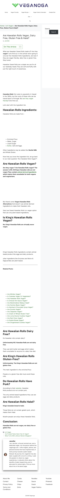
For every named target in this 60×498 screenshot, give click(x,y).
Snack (33, 484)
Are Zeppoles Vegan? (15, 311)
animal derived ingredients (26, 172)
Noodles (34, 478)
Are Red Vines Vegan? (15, 318)
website (18, 388)
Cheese (20, 481)
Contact (5, 481)
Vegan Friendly (15, 12)
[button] (30, 21)
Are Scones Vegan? (14, 309)
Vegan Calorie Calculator (39, 12)
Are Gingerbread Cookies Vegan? (18, 322)
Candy (19, 478)
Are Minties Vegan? (14, 294)
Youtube (48, 478)
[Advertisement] (20, 82)
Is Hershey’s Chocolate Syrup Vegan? (20, 307)
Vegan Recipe (25, 12)
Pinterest (49, 481)
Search (47, 29)
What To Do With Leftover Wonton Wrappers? (18, 436)
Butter (9, 146)
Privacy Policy (8, 484)
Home (6, 12)
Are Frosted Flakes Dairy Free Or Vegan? (17, 434)
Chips (19, 484)
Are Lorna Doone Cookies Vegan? (19, 316)
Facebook (49, 484)
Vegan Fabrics (36, 487)
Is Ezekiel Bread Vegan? (15, 320)
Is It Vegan (9, 26)
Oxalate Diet (52, 12)
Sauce (33, 481)
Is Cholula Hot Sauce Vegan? (17, 301)
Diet (29, 16)
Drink (19, 487)
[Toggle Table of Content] (19, 47)
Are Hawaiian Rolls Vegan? (16, 298)
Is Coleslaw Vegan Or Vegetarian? (19, 296)
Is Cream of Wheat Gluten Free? (18, 314)
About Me (6, 478)
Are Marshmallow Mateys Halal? (18, 303)
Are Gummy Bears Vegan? (16, 305)
